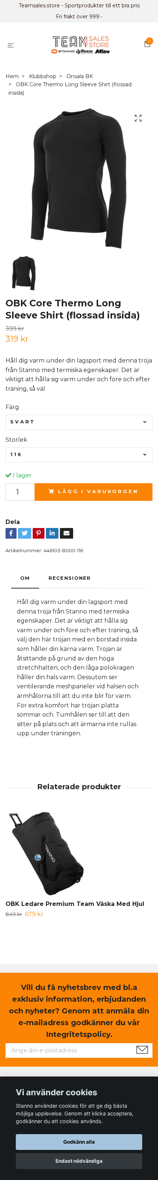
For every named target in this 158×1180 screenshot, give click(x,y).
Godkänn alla (79, 1142)
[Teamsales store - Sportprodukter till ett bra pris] (80, 45)
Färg (12, 407)
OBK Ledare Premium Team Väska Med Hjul (75, 903)
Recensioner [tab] (70, 578)
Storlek (16, 439)
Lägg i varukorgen (98, 491)
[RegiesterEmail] (142, 1050)
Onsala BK (80, 76)
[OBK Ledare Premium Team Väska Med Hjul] (79, 854)
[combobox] (79, 422)
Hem (12, 76)
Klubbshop (42, 76)
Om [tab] (25, 578)
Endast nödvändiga (79, 1161)
